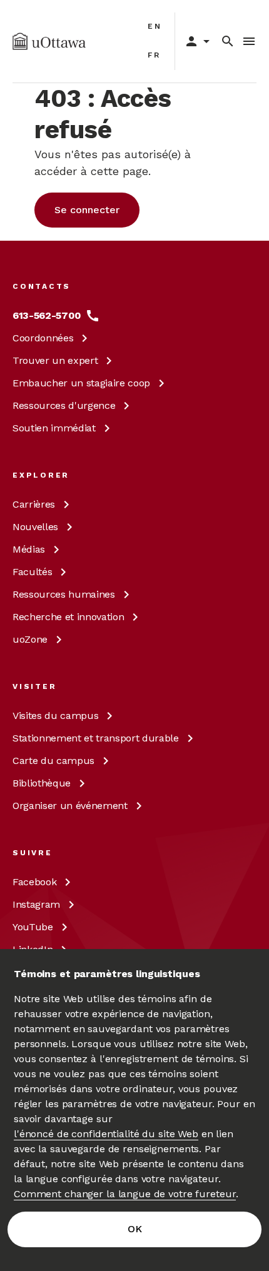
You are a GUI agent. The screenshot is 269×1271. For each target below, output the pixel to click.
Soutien (54, 428)
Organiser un (70, 805)
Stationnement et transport (96, 738)
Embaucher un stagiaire (81, 383)
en (155, 26)
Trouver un (55, 360)
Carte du (53, 760)
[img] (49, 41)
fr (154, 55)
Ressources (64, 405)
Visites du (55, 715)
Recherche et (68, 617)
